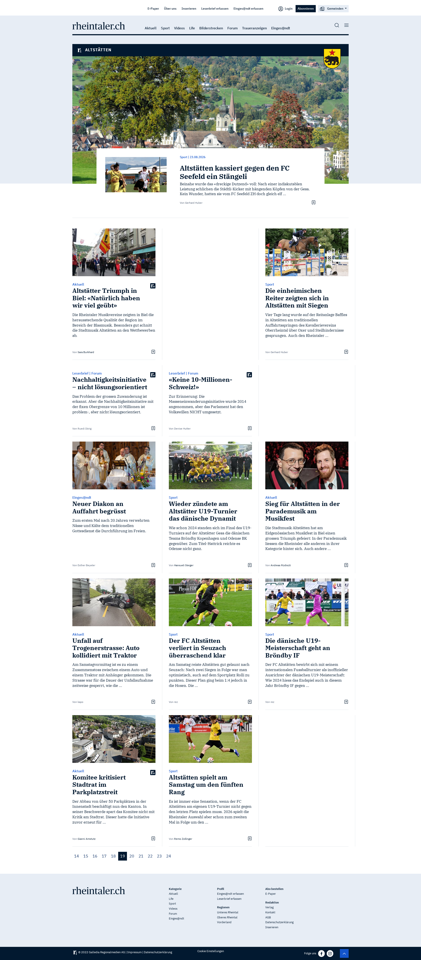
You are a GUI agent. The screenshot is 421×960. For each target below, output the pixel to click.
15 (85, 856)
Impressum (134, 952)
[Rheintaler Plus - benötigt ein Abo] (152, 285)
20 (131, 856)
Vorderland (224, 922)
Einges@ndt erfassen (248, 8)
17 (104, 856)
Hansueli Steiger (183, 565)
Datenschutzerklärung (279, 922)
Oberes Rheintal (227, 917)
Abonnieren (306, 8)
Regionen (223, 907)
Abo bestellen (274, 889)
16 (95, 856)
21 (141, 856)
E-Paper (153, 8)
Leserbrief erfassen (214, 8)
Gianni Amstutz (87, 838)
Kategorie (175, 889)
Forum (232, 28)
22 (150, 856)
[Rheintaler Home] (98, 25)
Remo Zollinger (183, 838)
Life (192, 28)
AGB (268, 917)
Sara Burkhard (86, 352)
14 (76, 856)
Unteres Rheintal (227, 912)
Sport (165, 28)
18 (113, 856)
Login (288, 8)
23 (159, 856)
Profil (220, 889)
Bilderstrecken (211, 28)
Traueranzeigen (254, 28)
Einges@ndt (280, 28)
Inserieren (189, 8)
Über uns (170, 8)
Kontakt (270, 912)
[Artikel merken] (313, 202)
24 (168, 856)
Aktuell (151, 28)
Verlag (269, 907)
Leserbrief (80, 373)
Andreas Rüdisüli (281, 565)
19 (122, 856)
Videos (179, 28)
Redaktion (272, 902)
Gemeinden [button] (335, 8)
